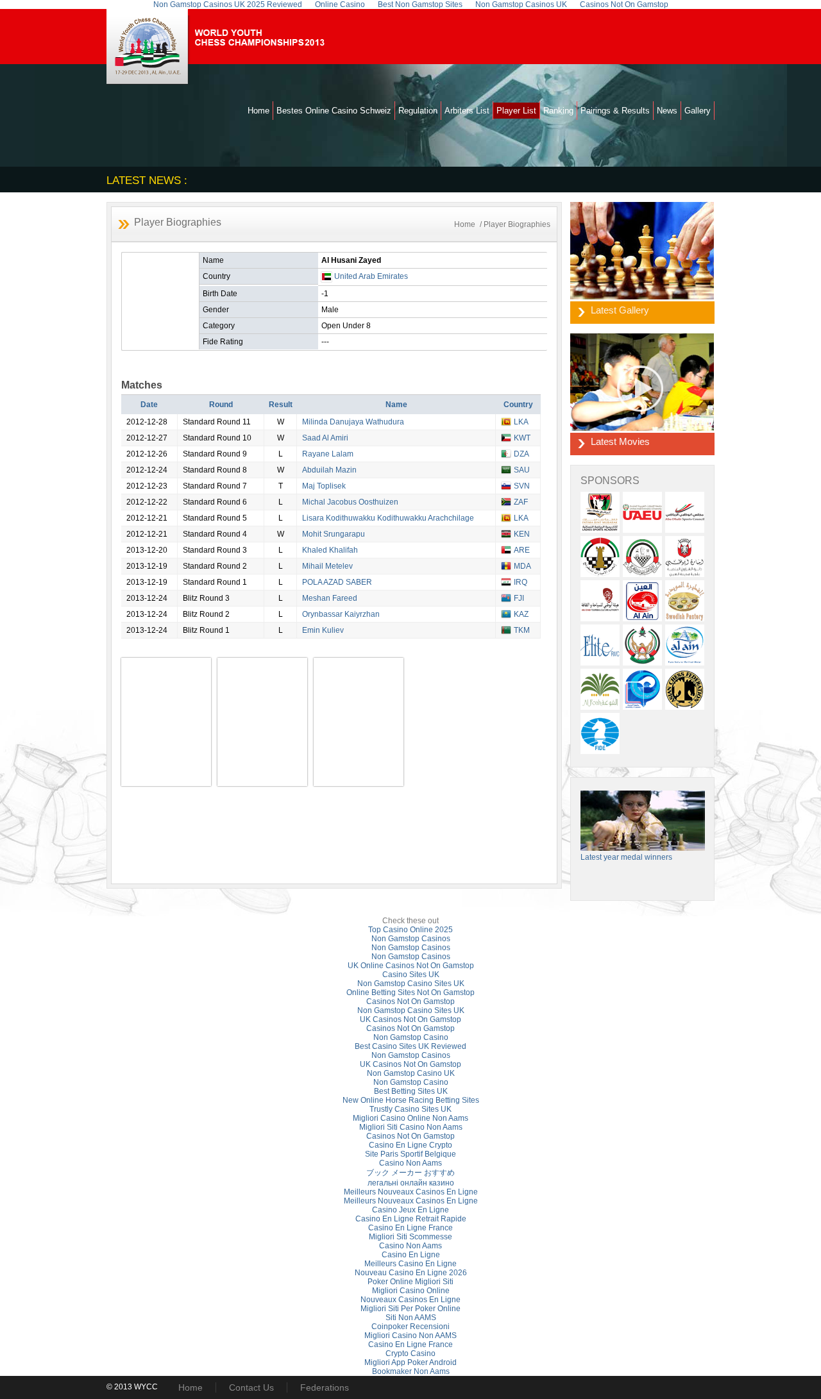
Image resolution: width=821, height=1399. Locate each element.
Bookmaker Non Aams (411, 1371)
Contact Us (251, 1387)
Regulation (417, 110)
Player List (516, 110)
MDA (522, 566)
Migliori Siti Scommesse (410, 1236)
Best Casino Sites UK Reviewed (410, 1046)
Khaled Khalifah (330, 550)
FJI (519, 598)
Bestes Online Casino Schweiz (333, 110)
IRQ (520, 582)
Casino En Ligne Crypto (410, 1145)
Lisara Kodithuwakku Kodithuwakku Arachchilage (388, 518)
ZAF (521, 502)
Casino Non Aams (410, 1163)
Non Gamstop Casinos (410, 938)
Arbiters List (466, 110)
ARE (522, 550)
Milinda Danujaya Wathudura (353, 421)
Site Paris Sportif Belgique (410, 1154)
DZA (521, 453)
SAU (522, 469)
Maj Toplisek (324, 486)
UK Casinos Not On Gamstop (410, 1019)
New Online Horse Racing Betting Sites (411, 1100)
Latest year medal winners (626, 857)
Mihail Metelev (327, 566)
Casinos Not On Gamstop (410, 1001)
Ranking (558, 110)
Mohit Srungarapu (333, 534)
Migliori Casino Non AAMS (410, 1335)
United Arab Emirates (371, 276)
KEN (522, 534)
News (667, 110)
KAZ (521, 614)
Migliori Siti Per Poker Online (410, 1308)
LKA (521, 421)
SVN (522, 486)
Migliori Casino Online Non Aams (410, 1118)
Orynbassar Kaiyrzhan (341, 614)
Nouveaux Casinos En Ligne (410, 1299)
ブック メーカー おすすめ (410, 1172)
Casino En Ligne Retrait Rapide (410, 1218)
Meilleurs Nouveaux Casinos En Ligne (411, 1191)
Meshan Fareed (329, 598)
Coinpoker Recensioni (410, 1326)
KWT (522, 437)
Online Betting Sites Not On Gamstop (410, 992)
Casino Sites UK (410, 974)
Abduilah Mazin (329, 469)
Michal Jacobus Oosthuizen (350, 502)
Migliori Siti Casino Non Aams (410, 1127)
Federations (324, 1387)
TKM (522, 630)
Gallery (697, 110)
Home (258, 110)
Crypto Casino (410, 1353)
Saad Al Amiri (325, 437)
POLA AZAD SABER (337, 582)
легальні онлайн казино (411, 1182)
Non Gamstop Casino (410, 1037)
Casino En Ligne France (410, 1227)
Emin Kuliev (323, 630)
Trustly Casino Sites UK (410, 1109)
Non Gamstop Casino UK (411, 1073)
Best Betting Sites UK (411, 1091)
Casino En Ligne (411, 1254)
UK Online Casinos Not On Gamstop (411, 965)
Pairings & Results (615, 110)
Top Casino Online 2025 (410, 929)
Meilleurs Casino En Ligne (410, 1263)
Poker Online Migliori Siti (410, 1281)
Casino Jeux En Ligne (410, 1209)
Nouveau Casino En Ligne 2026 (411, 1272)
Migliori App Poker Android (410, 1362)
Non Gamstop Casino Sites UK (410, 983)
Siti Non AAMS (410, 1317)
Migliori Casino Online (411, 1290)
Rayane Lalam (327, 453)
